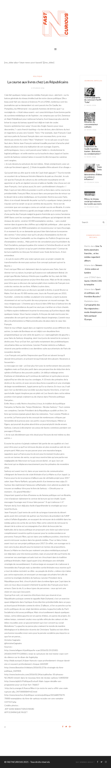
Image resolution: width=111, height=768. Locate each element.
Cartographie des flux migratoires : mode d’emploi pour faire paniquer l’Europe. (93, 312)
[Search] (103, 222)
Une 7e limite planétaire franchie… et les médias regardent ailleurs (93, 253)
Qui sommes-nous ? (85, 762)
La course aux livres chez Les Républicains (37, 82)
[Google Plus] (70, 726)
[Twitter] (66, 726)
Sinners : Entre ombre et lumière (93, 269)
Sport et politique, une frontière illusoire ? (92, 293)
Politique (37, 76)
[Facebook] (62, 726)
